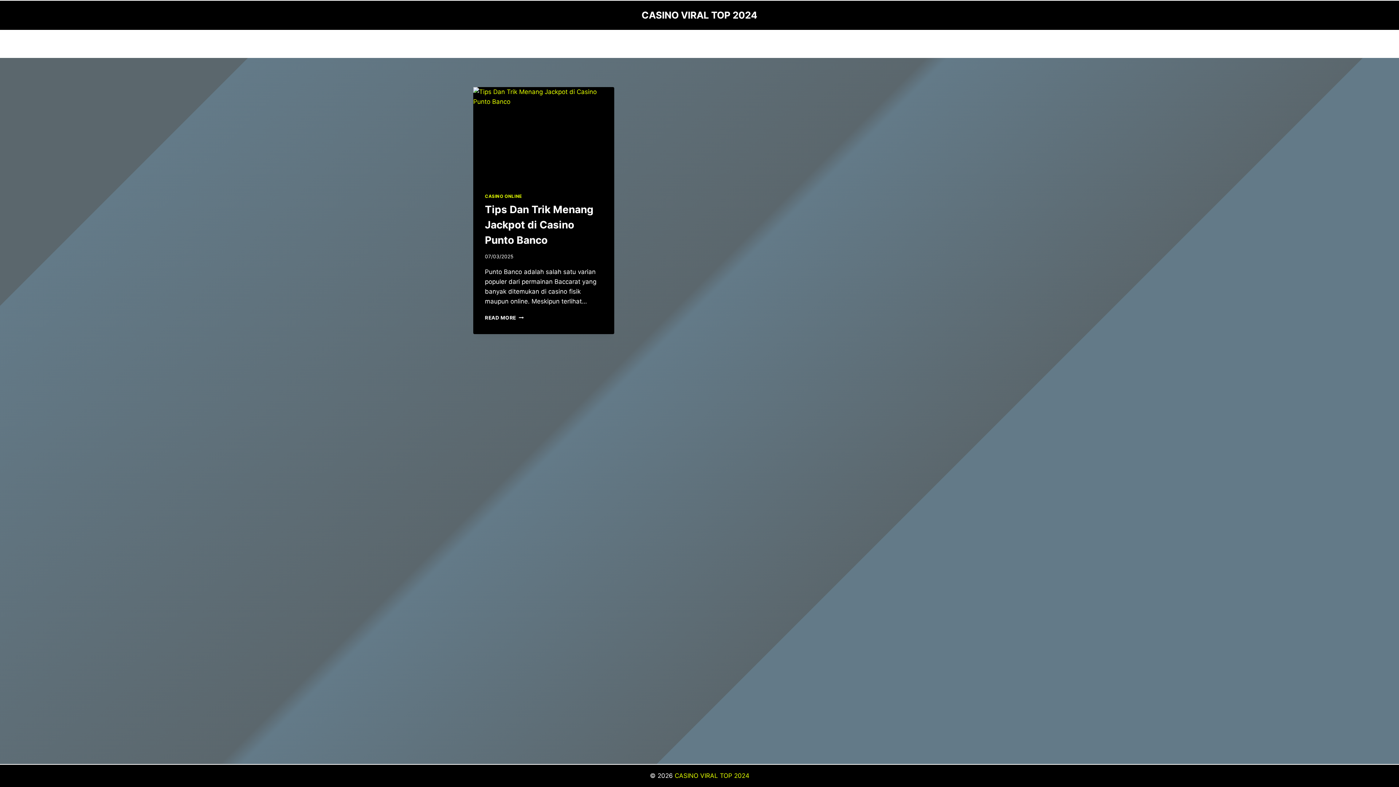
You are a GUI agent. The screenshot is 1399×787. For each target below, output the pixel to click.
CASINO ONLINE (503, 196)
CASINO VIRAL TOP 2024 (712, 775)
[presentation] (543, 134)
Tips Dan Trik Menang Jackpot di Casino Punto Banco (539, 224)
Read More (504, 318)
